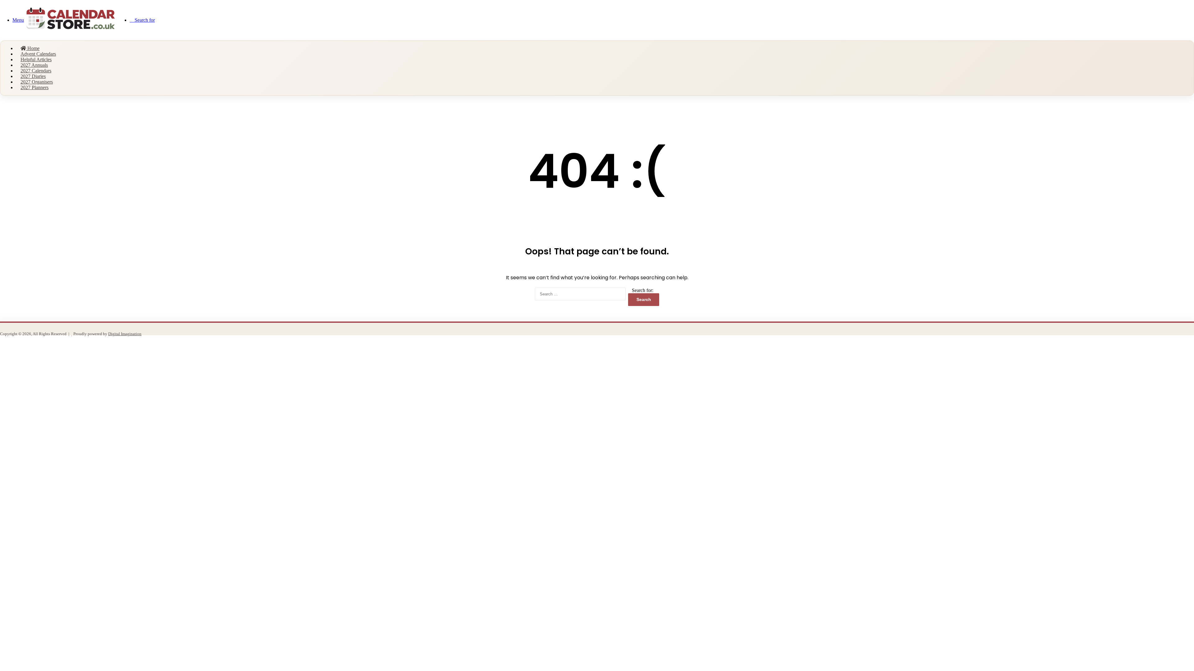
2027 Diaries (33, 76)
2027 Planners (35, 87)
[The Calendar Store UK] (70, 33)
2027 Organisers (37, 81)
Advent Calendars (38, 54)
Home (32, 48)
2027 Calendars (36, 70)
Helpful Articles (36, 59)
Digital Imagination (124, 333)
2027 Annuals (34, 65)
